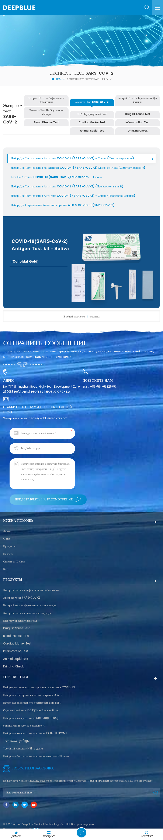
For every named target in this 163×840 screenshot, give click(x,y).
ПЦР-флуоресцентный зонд (92, 114)
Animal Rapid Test (92, 131)
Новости (8, 554)
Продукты (9, 546)
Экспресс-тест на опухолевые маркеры (46, 112)
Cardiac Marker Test (92, 122)
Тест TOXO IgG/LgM (16, 741)
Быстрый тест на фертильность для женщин (137, 100)
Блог (5, 569)
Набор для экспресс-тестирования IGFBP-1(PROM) (35, 733)
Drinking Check (138, 131)
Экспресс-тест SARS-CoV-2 (90, 79)
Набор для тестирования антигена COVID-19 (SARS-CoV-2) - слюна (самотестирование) (72, 158)
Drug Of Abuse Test (137, 114)
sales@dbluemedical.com (49, 418)
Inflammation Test (137, 122)
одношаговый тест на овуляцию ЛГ (24, 726)
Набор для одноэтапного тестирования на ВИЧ (31, 703)
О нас (6, 539)
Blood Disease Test (46, 122)
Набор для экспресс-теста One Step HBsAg (31, 718)
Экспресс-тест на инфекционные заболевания (46, 100)
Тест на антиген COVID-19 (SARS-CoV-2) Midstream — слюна (56, 177)
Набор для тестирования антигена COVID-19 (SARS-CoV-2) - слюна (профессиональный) (73, 195)
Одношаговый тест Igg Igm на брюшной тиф (31, 710)
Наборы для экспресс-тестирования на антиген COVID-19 (39, 687)
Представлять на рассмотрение (44, 499)
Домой (60, 79)
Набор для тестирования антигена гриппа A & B (32, 695)
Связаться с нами (14, 562)
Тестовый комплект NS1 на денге (23, 749)
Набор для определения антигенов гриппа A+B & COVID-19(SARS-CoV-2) (63, 205)
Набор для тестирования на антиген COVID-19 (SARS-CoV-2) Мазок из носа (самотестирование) (78, 167)
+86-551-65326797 (103, 387)
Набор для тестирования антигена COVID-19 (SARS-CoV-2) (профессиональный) (67, 186)
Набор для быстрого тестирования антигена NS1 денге (36, 756)
